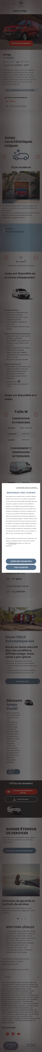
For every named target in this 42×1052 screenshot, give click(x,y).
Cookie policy (12, 543)
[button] (27, 487)
